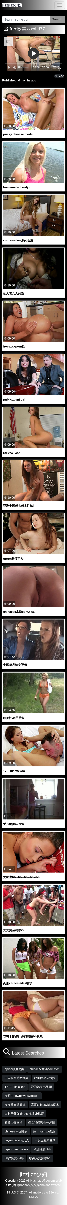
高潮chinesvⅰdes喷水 (45, 1104)
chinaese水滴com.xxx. (44, 1069)
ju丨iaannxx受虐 (44, 1131)
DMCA (33, 1197)
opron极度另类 (14, 1069)
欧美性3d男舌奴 (44, 1078)
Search (57, 19)
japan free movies (16, 1149)
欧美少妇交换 (14, 1122)
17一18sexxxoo (15, 1086)
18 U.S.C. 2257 (17, 1192)
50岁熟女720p (14, 1158)
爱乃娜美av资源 (41, 1086)
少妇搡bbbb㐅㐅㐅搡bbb (28, 1185)
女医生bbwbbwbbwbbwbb (22, 1095)
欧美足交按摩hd (39, 1158)
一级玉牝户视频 (45, 1140)
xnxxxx (55, 1185)
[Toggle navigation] (59, 5)
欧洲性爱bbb (42, 1149)
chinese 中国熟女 (16, 1131)
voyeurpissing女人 (17, 1140)
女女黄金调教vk (15, 1104)
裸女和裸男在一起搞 (41, 1122)
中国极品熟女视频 (16, 1078)
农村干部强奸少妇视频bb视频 (24, 1113)
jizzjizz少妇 (33, 1174)
